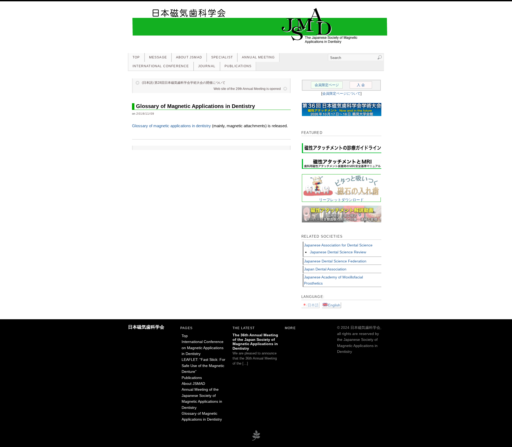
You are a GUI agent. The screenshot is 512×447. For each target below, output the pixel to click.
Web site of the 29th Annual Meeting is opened (247, 89)
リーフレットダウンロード (341, 200)
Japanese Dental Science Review (338, 252)
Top (136, 57)
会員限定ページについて (341, 93)
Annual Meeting (258, 57)
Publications (238, 66)
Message (158, 57)
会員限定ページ (327, 85)
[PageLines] (256, 440)
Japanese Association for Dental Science (338, 245)
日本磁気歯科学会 (146, 327)
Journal (206, 66)
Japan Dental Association (325, 269)
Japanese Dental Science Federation (335, 261)
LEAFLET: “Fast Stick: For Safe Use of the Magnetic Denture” (203, 365)
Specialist (222, 57)
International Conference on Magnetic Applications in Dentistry (202, 348)
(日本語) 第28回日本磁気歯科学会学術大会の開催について (183, 83)
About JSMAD (189, 57)
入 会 (361, 85)
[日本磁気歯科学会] (259, 43)
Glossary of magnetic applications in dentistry (171, 125)
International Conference (161, 66)
